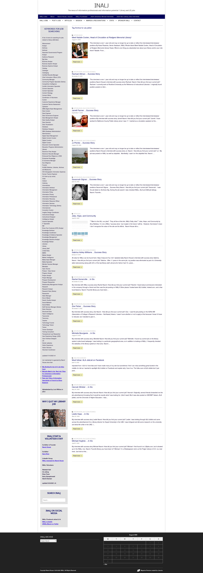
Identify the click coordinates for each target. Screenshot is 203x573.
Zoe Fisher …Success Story (84, 306)
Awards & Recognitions (95, 20)
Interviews (77, 35)
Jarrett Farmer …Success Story (85, 110)
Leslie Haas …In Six (80, 413)
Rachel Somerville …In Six (83, 279)
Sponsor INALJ (124, 20)
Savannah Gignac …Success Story (87, 179)
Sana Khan (45, 454)
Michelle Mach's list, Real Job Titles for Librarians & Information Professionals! (54, 373)
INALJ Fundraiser (81, 16)
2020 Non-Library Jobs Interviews (128, 16)
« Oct (105, 564)
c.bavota (160, 570)
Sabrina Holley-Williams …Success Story (89, 252)
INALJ (101, 6)
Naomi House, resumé (65, 16)
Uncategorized (79, 358)
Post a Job (56, 20)
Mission (79, 20)
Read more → (77, 62)
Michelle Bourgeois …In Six (83, 333)
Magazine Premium (146, 570)
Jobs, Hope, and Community (84, 215)
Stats (111, 20)
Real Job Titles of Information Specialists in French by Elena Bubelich (52, 380)
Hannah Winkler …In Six (82, 386)
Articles (68, 20)
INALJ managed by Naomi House (53, 461)
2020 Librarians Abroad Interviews (102, 16)
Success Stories (89, 72)
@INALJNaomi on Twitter (50, 524)
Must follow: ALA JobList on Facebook (88, 360)
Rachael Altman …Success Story (86, 73)
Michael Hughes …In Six (82, 440)
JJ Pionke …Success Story (83, 142)
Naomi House (46, 447)
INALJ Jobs (43, 16)
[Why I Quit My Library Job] (54, 426)
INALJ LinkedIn (47, 522)
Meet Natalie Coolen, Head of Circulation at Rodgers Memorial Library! (101, 37)
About (52, 16)
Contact (137, 20)
